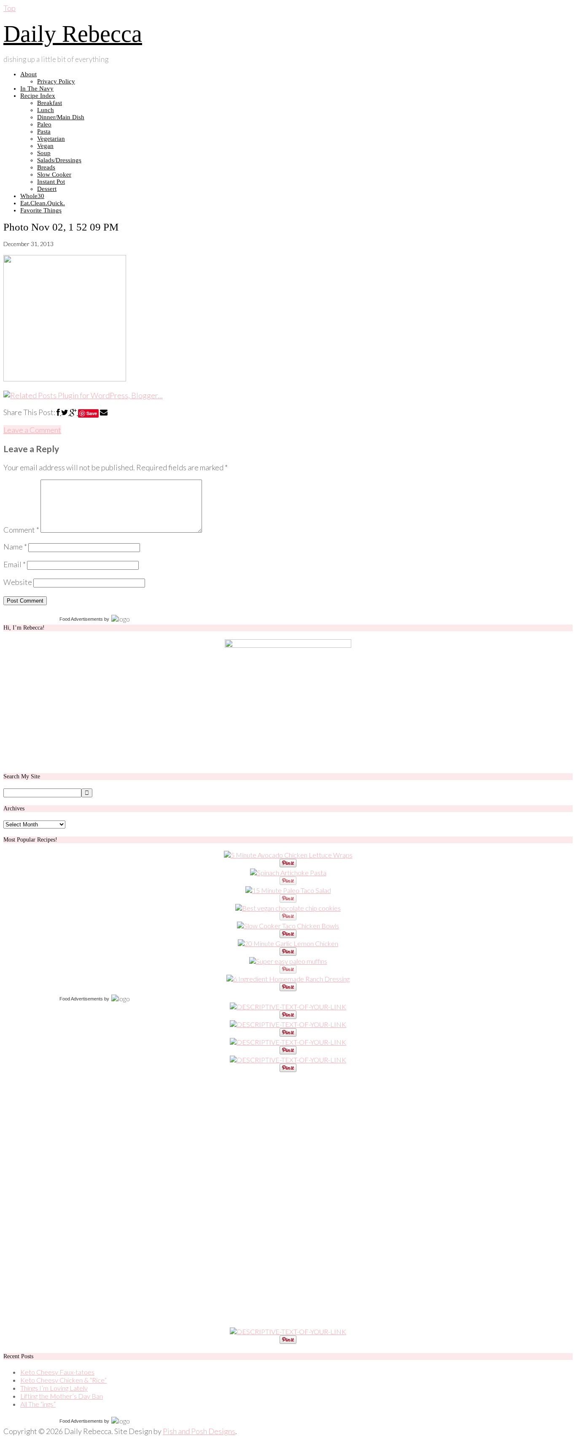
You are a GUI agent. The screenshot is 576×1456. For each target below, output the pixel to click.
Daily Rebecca (72, 34)
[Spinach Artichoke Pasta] (288, 873)
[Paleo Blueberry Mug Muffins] (288, 961)
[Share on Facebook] (59, 412)
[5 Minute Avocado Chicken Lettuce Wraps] (288, 855)
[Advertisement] (66, 1199)
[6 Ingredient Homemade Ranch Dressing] (288, 979)
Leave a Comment (32, 429)
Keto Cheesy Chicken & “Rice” (63, 1380)
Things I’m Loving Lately (54, 1388)
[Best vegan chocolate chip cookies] (288, 908)
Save (91, 413)
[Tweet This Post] (65, 412)
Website (17, 582)
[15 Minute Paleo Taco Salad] (288, 890)
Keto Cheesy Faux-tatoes (57, 1372)
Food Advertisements (81, 619)
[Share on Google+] (74, 412)
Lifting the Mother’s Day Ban (61, 1396)
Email (14, 564)
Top (9, 8)
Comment (21, 529)
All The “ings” (38, 1404)
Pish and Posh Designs (199, 1431)
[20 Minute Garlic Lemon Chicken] (288, 943)
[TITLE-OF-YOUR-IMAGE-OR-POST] (288, 1007)
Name (15, 546)
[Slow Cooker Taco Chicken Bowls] (288, 926)
